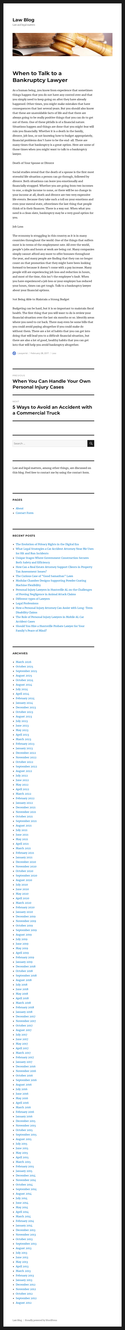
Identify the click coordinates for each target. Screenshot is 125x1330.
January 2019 (24, 961)
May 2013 (22, 1261)
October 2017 (24, 1025)
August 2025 (24, 675)
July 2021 (21, 830)
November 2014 (26, 1180)
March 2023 (23, 739)
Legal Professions (27, 603)
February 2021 (25, 852)
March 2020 (23, 902)
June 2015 (22, 1148)
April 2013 (22, 1266)
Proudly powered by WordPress (41, 1320)
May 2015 (22, 1152)
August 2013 (23, 1248)
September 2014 (26, 1189)
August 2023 (24, 716)
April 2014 (22, 1211)
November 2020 (26, 866)
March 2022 (23, 793)
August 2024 (24, 684)
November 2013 (26, 1234)
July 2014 (21, 1198)
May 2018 (22, 993)
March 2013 (23, 1271)
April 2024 (22, 693)
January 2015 (24, 1171)
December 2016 (26, 1066)
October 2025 (24, 666)
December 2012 (25, 1284)
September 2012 (26, 1298)
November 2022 (26, 757)
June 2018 (22, 989)
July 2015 (21, 1143)
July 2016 (22, 1089)
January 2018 (24, 1011)
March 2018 (23, 1002)
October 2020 (24, 871)
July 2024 (22, 689)
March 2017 (23, 1052)
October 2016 (24, 1075)
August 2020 (24, 880)
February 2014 (25, 1221)
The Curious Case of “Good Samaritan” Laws (44, 576)
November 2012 (26, 1289)
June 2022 (22, 780)
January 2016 (24, 1116)
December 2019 (26, 916)
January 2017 (24, 1061)
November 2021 (26, 812)
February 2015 (25, 1166)
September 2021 (26, 821)
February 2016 (25, 1111)
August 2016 (24, 1084)
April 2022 (22, 789)
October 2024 (24, 680)
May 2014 (22, 1207)
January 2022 (24, 802)
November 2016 (26, 1071)
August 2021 (24, 825)
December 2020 (26, 862)
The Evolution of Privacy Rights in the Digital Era (47, 544)
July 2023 (22, 721)
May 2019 (22, 948)
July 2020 (22, 884)
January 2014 (24, 1225)
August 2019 (24, 934)
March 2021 (23, 848)
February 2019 (25, 957)
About (20, 508)
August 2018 (24, 980)
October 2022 (24, 762)
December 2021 (25, 807)
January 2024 (24, 702)
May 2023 (22, 730)
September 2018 (26, 975)
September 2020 (26, 875)
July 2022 (22, 775)
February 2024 (25, 698)
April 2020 (22, 898)
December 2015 (25, 1121)
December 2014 (25, 1175)
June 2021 (22, 834)
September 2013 (26, 1243)
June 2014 (22, 1202)
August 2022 (24, 771)
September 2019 (26, 930)
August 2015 (24, 1139)
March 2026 (23, 662)
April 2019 (22, 952)
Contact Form (25, 513)
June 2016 (22, 1093)
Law (54, 353)
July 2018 (21, 984)
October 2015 (24, 1130)
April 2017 (22, 1048)
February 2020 (25, 907)
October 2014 (24, 1184)
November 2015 (26, 1125)
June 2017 (22, 1039)
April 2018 (22, 998)
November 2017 (26, 1021)
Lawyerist (23, 353)
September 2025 (26, 671)
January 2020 (24, 912)
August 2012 (24, 1302)
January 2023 (24, 748)
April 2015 (22, 1157)
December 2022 (26, 752)
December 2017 (25, 1016)
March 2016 (23, 1107)
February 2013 (25, 1275)
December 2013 (25, 1230)
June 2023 (22, 725)
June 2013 (22, 1257)
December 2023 (26, 707)
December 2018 (25, 966)
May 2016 (22, 1098)
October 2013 (24, 1239)
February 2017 (25, 1057)
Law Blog (24, 20)
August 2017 (23, 1030)
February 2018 (25, 1007)
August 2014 (24, 1193)
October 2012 (24, 1293)
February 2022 (25, 798)
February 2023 (25, 743)
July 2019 (22, 939)
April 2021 (22, 843)
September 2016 (26, 1080)
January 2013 (24, 1280)
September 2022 (26, 766)
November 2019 (26, 921)
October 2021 (24, 816)
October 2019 (24, 925)
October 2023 (24, 712)
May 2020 (22, 893)
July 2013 (21, 1252)
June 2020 (22, 889)
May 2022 (22, 784)
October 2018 (24, 971)
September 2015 (26, 1134)
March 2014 (23, 1216)
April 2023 (22, 734)
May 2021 (22, 839)
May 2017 (22, 1043)
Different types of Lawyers (33, 598)
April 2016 (22, 1102)
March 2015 (23, 1161)
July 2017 (21, 1034)
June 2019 (22, 943)
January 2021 (24, 857)
